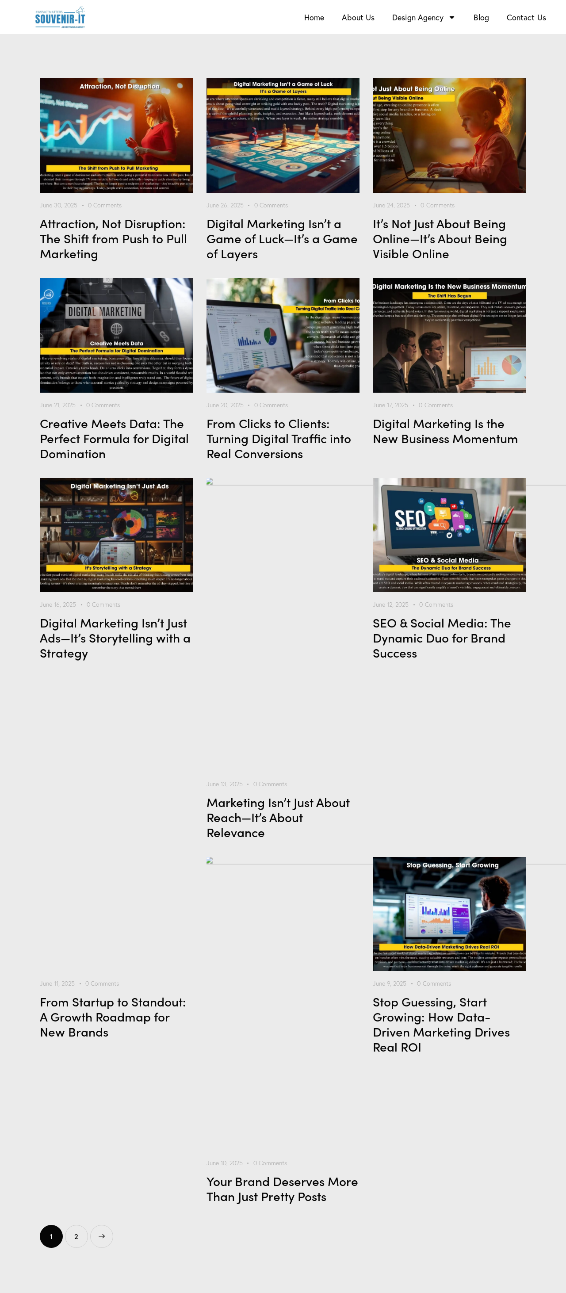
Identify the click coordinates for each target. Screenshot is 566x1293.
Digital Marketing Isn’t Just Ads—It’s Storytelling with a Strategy (115, 637)
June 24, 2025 (391, 205)
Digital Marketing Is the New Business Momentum (445, 430)
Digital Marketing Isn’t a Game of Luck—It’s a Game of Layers (282, 237)
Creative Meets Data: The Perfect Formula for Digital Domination (114, 437)
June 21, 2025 (58, 405)
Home (314, 17)
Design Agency (418, 17)
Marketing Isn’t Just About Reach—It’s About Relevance (278, 816)
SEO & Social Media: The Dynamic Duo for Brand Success (442, 637)
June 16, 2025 (58, 604)
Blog (481, 17)
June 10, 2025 (225, 1163)
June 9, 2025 (389, 983)
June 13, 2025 (225, 784)
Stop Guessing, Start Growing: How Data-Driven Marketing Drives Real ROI (441, 1024)
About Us (358, 17)
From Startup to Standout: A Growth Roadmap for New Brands (113, 1016)
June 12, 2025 (391, 604)
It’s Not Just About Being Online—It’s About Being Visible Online (440, 237)
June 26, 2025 (225, 205)
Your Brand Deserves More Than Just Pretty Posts (282, 1188)
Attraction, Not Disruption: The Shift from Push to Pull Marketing (113, 237)
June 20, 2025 (225, 405)
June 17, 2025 (390, 405)
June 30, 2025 (58, 205)
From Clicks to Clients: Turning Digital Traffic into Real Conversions (279, 437)
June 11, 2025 (57, 983)
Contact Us (526, 17)
